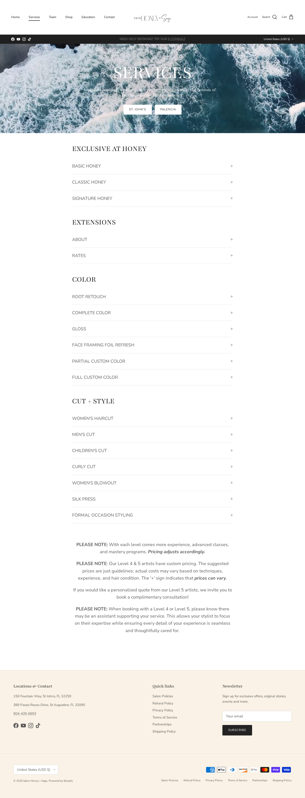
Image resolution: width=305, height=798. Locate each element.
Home (15, 17)
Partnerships (161, 724)
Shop (69, 17)
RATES (79, 256)
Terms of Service (164, 717)
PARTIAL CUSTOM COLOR (98, 361)
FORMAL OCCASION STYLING (102, 515)
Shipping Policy (164, 731)
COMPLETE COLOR (91, 313)
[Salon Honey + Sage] (152, 17)
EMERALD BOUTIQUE (169, 39)
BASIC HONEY (86, 166)
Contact (109, 17)
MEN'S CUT (83, 434)
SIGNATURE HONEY (92, 198)
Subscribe (237, 730)
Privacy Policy (162, 710)
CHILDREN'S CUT (89, 451)
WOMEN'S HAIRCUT (92, 418)
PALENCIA (168, 109)
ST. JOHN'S (137, 109)
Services (34, 17)
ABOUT (79, 240)
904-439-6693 (24, 713)
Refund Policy (162, 703)
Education (88, 17)
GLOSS (79, 329)
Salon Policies (162, 696)
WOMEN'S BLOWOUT (94, 483)
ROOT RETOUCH (89, 297)
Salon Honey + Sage (35, 781)
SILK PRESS (84, 499)
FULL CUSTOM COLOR (95, 377)
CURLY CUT (84, 467)
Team (52, 17)
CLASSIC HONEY (89, 182)
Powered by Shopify (61, 781)
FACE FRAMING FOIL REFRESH (103, 345)
